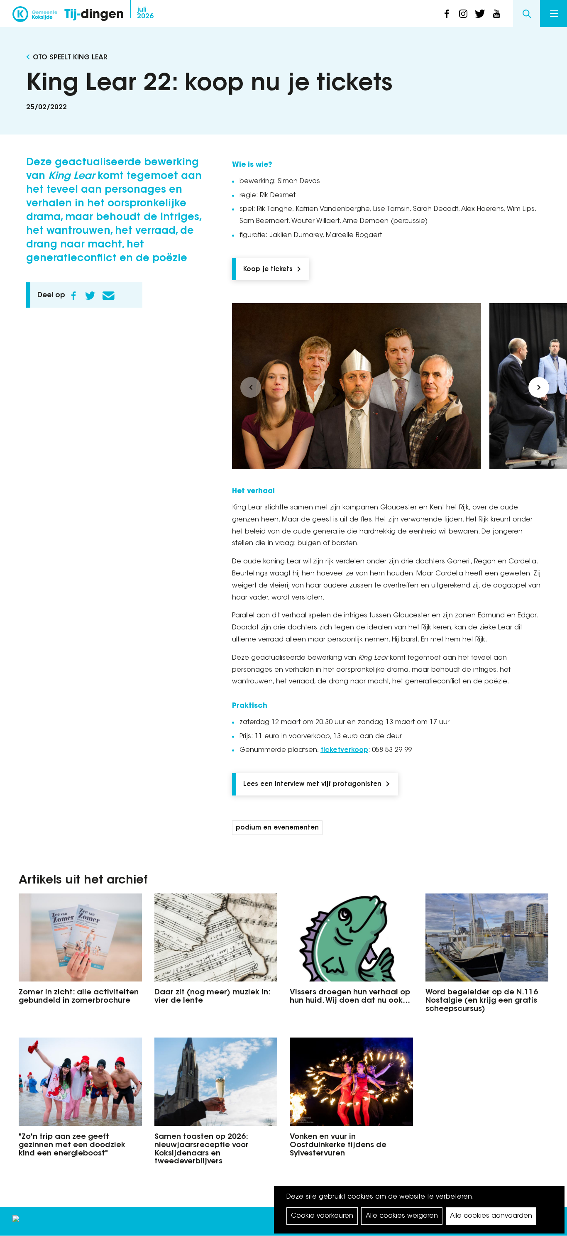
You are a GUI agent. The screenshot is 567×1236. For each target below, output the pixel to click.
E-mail (108, 295)
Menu (553, 13)
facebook (446, 13)
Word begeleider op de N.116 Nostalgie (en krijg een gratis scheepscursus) (481, 1001)
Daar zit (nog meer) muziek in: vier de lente (212, 997)
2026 (145, 13)
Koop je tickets (268, 270)
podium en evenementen (277, 828)
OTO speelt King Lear (70, 57)
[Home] (94, 15)
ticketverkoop (344, 750)
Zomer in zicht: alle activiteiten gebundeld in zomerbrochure (79, 997)
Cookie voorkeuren (322, 1216)
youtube (496, 13)
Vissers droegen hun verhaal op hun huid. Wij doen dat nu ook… (350, 997)
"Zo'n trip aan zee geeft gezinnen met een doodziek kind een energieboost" (72, 1145)
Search (526, 13)
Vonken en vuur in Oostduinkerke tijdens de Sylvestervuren (338, 1145)
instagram (463, 13)
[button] (250, 387)
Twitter (90, 295)
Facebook (73, 295)
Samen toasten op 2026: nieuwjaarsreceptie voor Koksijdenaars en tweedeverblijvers (201, 1149)
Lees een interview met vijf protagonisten (312, 784)
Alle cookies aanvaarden (491, 1216)
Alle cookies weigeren (402, 1216)
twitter (480, 13)
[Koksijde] (34, 16)
